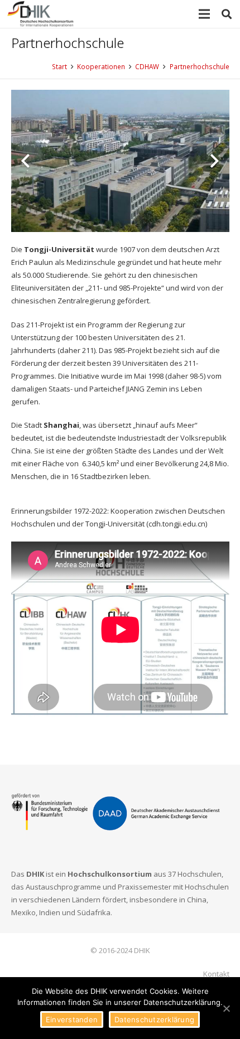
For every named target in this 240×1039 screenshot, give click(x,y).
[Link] (40, 14)
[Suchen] (226, 14)
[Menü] (204, 14)
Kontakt (216, 974)
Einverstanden (72, 1019)
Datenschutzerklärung (154, 1019)
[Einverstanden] (226, 1008)
